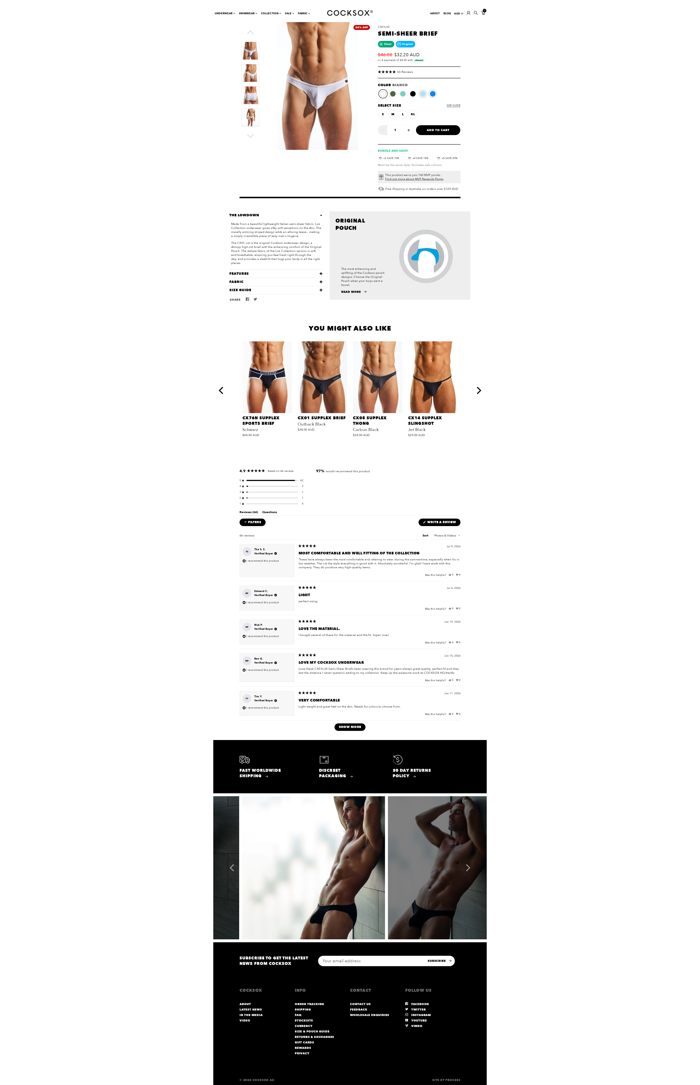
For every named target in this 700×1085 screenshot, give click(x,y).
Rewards (303, 1048)
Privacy (302, 1053)
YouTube (418, 1021)
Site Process (446, 1080)
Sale (288, 13)
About (435, 13)
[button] (419, 72)
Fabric (303, 13)
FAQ (298, 1015)
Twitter (418, 1010)
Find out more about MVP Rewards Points (414, 179)
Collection (270, 13)
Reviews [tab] (249, 512)
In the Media (251, 1015)
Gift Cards (304, 1042)
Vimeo (416, 1026)
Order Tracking (309, 1004)
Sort (426, 536)
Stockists (304, 1021)
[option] (250, 49)
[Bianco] (383, 93)
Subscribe (437, 961)
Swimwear (247, 13)
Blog (447, 13)
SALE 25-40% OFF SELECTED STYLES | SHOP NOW (348, 2)
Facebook (419, 1004)
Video (245, 1021)
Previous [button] (254, 34)
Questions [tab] (269, 512)
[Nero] (412, 93)
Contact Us (360, 1004)
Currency (303, 1026)
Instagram (420, 1015)
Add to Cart (438, 130)
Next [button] (254, 136)
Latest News (251, 1010)
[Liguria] (392, 93)
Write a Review (443, 523)
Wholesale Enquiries (369, 1015)
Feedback (358, 1010)
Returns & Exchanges (314, 1037)
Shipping (303, 1010)
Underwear (224, 13)
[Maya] (422, 93)
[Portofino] (402, 93)
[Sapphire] (432, 93)
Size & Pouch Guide (312, 1032)
